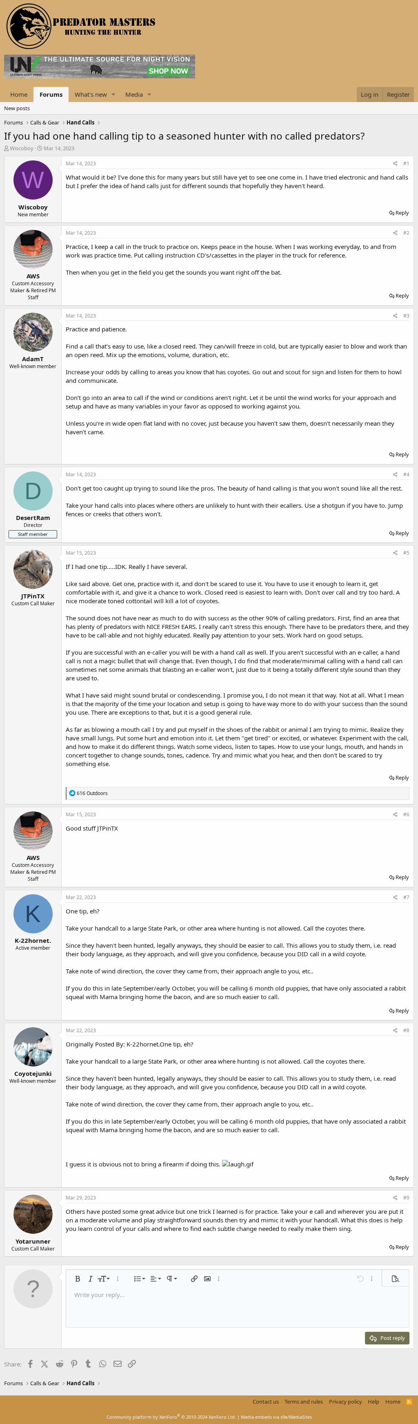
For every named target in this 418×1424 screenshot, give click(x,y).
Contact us (266, 1401)
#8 (406, 1030)
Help (373, 1401)
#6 (406, 814)
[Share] (395, 164)
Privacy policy (345, 1401)
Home (18, 94)
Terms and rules (304, 1401)
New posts (17, 108)
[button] (113, 94)
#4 (406, 474)
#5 (406, 552)
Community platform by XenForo (171, 1417)
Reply (402, 212)
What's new (91, 94)
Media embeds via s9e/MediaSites (276, 1417)
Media (134, 94)
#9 (406, 1197)
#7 (406, 897)
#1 (406, 163)
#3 (406, 315)
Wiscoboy (21, 148)
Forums (51, 94)
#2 (406, 232)
